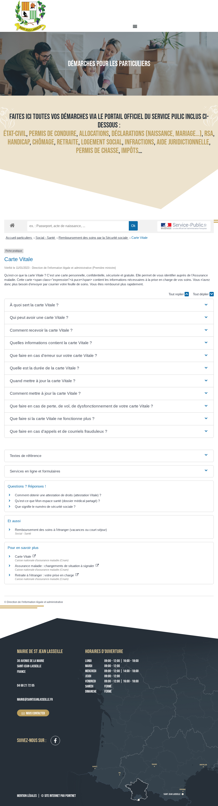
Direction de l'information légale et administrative (35, 602)
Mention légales (27, 796)
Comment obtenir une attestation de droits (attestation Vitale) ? (58, 495)
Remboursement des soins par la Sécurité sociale (94, 237)
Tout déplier (201, 294)
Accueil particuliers (19, 237)
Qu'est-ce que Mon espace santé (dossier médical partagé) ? (57, 501)
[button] (134, 26)
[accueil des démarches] (12, 225)
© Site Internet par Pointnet (58, 796)
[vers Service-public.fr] (184, 226)
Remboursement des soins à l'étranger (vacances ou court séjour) (61, 530)
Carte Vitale (139, 237)
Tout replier (177, 294)
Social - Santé (46, 237)
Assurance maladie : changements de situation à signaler (55, 566)
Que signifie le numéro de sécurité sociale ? (45, 506)
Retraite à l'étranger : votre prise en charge (45, 575)
